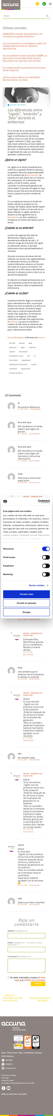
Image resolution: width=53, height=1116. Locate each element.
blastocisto (13, 347)
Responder (35, 409)
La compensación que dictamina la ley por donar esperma (24, 69)
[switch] (46, 557)
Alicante (22, 343)
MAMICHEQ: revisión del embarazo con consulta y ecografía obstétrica (22, 35)
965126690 (9, 1060)
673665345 (9, 1064)
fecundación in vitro (16, 356)
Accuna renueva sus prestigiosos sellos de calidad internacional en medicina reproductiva (24, 46)
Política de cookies (7, 1080)
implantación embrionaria (18, 364)
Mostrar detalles (37, 585)
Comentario (19, 957)
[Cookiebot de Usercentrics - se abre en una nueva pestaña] (38, 501)
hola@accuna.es (10, 1068)
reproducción (25, 369)
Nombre (17, 931)
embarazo (14, 321)
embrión (12, 352)
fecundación (32, 175)
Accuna (41, 337)
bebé (30, 343)
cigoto (23, 347)
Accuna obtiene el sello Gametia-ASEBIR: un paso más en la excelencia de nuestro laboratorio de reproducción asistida (25, 58)
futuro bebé (13, 360)
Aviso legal (5, 1078)
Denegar (27, 612)
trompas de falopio (16, 373)
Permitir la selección (26, 603)
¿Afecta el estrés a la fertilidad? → (40, 999)
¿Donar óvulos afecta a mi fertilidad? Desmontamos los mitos (21, 78)
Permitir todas (26, 594)
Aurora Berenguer (16, 337)
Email (25, 944)
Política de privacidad (34, 980)
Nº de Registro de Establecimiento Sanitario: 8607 (17, 1083)
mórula (33, 364)
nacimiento (13, 369)
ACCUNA (12, 343)
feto (28, 356)
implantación (26, 360)
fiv (35, 356)
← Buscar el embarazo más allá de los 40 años (12, 996)
